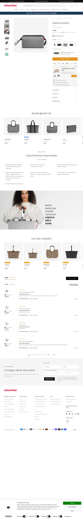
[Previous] (53, 44)
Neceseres (6, 414)
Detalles (75, 66)
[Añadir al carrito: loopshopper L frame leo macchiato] (59, 259)
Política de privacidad (40, 404)
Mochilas (6, 406)
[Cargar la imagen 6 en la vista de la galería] (6, 54)
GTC (36, 409)
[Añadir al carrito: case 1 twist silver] (79, 133)
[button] (16, 10)
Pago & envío (23, 404)
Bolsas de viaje (7, 401)
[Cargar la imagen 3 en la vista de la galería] (6, 37)
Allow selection (72, 507)
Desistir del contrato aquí (71, 406)
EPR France (37, 419)
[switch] (37, 516)
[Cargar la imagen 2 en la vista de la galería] (6, 26)
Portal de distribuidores (56, 401)
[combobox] (44, 5)
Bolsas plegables (8, 416)
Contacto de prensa (55, 404)
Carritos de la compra (9, 404)
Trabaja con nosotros (71, 399)
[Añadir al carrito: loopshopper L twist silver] (20, 133)
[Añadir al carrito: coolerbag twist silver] (40, 133)
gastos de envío (63, 32)
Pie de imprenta (38, 411)
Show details (67, 516)
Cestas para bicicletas (9, 411)
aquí (66, 84)
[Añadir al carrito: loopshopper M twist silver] (59, 133)
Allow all (72, 503)
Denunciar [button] (31, 298)
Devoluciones (23, 401)
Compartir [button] (35, 298)
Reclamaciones (23, 406)
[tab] (73, 285)
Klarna (36, 416)
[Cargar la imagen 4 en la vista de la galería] (6, 43)
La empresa (68, 401)
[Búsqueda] (24, 5)
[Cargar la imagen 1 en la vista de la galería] (6, 20)
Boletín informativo (24, 411)
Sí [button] (28, 298)
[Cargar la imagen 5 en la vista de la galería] (6, 48)
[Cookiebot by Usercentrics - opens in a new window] (8, 516)
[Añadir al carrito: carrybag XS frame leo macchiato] (40, 259)
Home (53, 18)
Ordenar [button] (7, 284)
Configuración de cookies (41, 414)
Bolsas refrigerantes (8, 409)
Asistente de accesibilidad (41, 399)
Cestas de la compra (8, 399)
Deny (72, 510)
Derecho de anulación (40, 406)
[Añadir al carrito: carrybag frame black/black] (79, 259)
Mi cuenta (22, 409)
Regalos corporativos (55, 399)
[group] (11, 277)
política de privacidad (70, 378)
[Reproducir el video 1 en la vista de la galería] (6, 31)
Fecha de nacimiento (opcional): (50, 370)
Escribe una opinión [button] (72, 278)
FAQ (20, 399)
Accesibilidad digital (40, 401)
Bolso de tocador (59, 18)
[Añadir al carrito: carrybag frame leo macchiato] (20, 259)
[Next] (77, 44)
